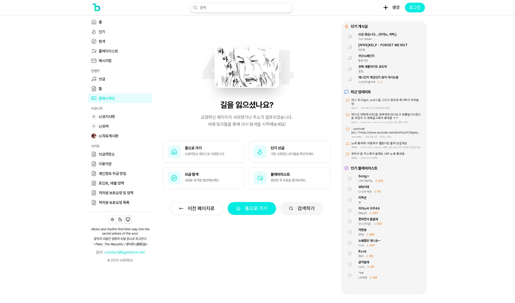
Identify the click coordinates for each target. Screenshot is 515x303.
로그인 (415, 7)
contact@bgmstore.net (125, 252)
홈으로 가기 (256, 208)
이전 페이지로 (201, 208)
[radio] (112, 219)
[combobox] (244, 7)
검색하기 (306, 208)
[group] (120, 219)
